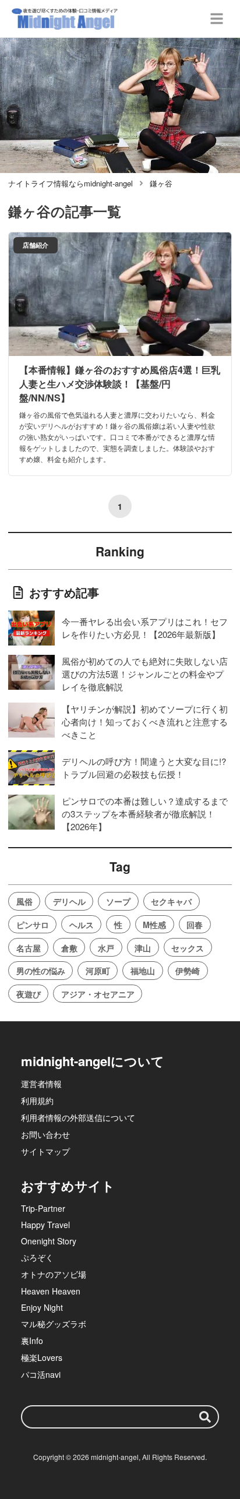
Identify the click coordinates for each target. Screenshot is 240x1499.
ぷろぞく (37, 1257)
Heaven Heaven (50, 1291)
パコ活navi (41, 1374)
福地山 (142, 970)
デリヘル (69, 901)
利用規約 (37, 1100)
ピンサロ (32, 924)
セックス (187, 948)
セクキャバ (171, 901)
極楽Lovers (41, 1357)
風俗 (24, 901)
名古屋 (28, 948)
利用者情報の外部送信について (78, 1117)
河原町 (98, 970)
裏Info (32, 1340)
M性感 (154, 924)
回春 (194, 924)
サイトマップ (45, 1151)
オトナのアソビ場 (53, 1274)
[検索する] (205, 1416)
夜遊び (28, 994)
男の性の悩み (40, 970)
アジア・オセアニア (98, 994)
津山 (143, 948)
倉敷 (69, 948)
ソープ (118, 901)
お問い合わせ (45, 1134)
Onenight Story (48, 1241)
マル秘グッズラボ (53, 1323)
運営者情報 (41, 1083)
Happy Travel (45, 1224)
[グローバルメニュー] (217, 19)
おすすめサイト (68, 1185)
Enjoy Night (42, 1307)
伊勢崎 (187, 970)
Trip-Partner (43, 1208)
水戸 (106, 948)
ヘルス (81, 924)
